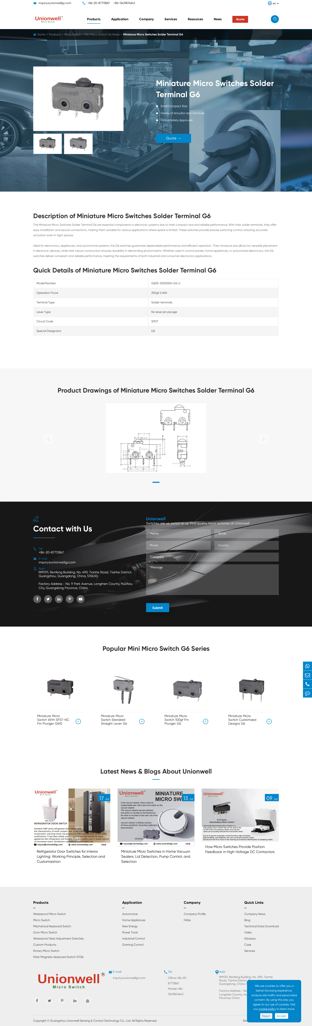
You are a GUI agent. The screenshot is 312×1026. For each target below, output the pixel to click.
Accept (281, 1016)
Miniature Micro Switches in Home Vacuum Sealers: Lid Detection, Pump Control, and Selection (155, 856)
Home (41, 34)
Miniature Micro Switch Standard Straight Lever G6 (114, 719)
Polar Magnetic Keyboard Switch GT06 (58, 957)
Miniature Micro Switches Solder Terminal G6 (153, 34)
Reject (266, 1016)
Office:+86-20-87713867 (177, 980)
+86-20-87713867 (99, 3)
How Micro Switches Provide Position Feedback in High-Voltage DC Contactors (240, 849)
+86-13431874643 (124, 3)
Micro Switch (72, 34)
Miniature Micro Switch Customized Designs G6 (242, 719)
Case (247, 944)
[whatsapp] (307, 666)
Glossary (250, 938)
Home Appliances (133, 920)
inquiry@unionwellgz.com (55, 3)
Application (119, 19)
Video (248, 932)
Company (146, 19)
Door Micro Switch (45, 932)
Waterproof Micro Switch (49, 914)
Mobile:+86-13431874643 (175, 991)
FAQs (187, 920)
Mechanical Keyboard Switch (52, 926)
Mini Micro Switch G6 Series (102, 34)
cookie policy (267, 1009)
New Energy (130, 926)
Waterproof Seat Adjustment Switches (58, 938)
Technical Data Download (261, 926)
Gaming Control (133, 944)
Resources (195, 19)
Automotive (130, 914)
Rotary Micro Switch (46, 951)
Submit (157, 608)
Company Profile (195, 914)
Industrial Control (133, 938)
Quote (173, 138)
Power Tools (130, 932)
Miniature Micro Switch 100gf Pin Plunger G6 (176, 719)
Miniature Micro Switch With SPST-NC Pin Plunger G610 (53, 719)
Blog (247, 920)
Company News (254, 914)
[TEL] (307, 684)
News (218, 19)
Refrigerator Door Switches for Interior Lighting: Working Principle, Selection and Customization (71, 856)
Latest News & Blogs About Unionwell (156, 771)
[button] (156, 482)
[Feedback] (307, 693)
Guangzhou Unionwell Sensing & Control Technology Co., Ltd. (90, 1020)
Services (170, 19)
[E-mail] (307, 675)
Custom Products (44, 944)
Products (93, 19)
